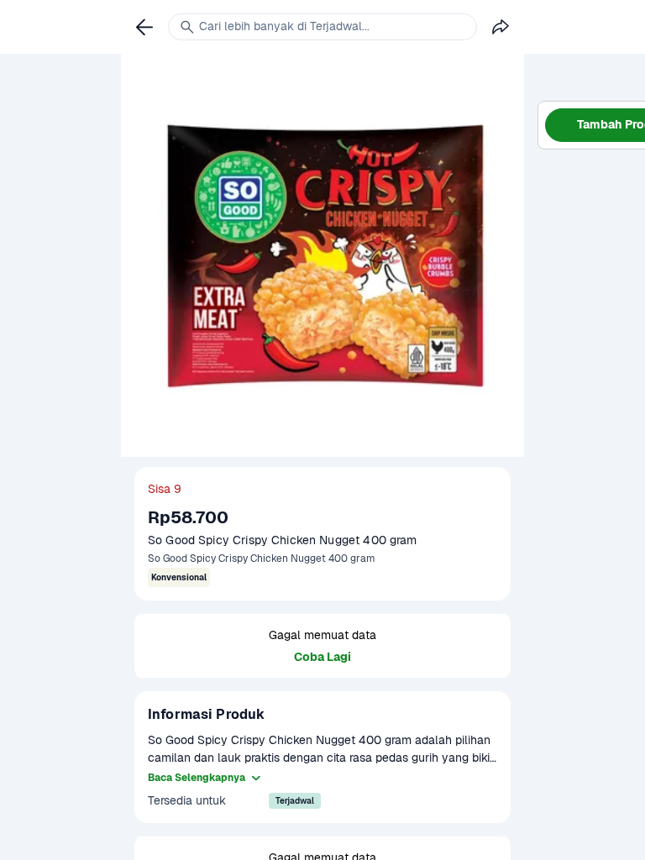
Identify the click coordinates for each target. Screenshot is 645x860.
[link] (144, 27)
